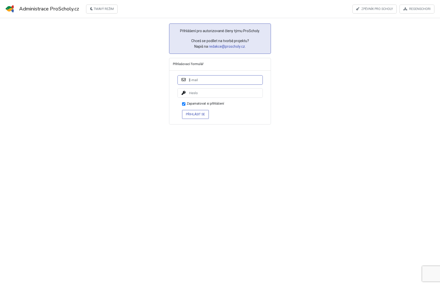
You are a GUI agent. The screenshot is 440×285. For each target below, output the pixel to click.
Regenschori (420, 8)
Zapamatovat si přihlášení (205, 103)
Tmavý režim (103, 9)
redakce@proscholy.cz (227, 46)
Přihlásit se (195, 114)
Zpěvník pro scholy (377, 8)
